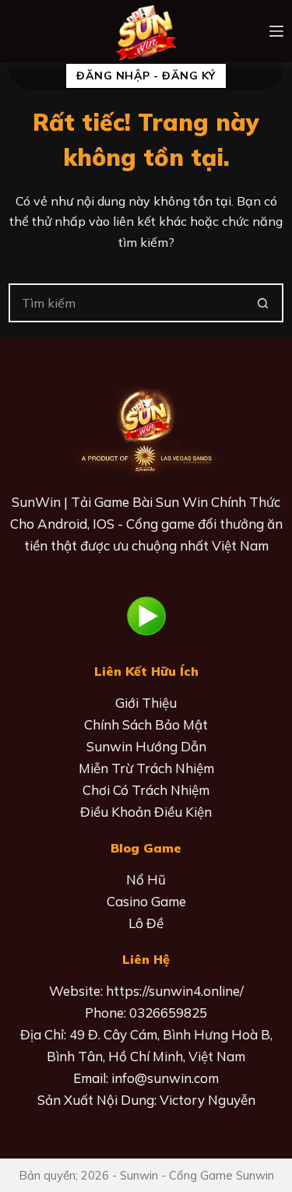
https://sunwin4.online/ (175, 991)
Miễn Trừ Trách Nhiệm (146, 768)
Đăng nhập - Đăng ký (146, 76)
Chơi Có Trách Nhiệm (146, 790)
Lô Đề (146, 923)
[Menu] (276, 31)
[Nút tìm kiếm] (264, 302)
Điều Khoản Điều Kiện (146, 811)
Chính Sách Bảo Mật (146, 724)
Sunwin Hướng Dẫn (146, 746)
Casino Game (146, 901)
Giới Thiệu (146, 702)
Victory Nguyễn (207, 1100)
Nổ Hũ (146, 879)
